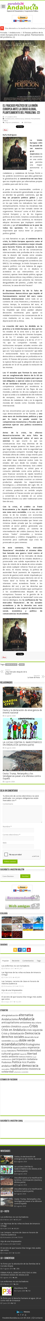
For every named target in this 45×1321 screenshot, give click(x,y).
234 (17, 1284)
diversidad (14, 1041)
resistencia (34, 1068)
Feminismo (23, 1050)
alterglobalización (10, 1015)
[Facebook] (20, 950)
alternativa (26, 1015)
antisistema (25, 1022)
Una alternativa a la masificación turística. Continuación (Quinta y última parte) (28, 1180)
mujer (34, 1057)
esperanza (34, 1047)
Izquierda (23, 1054)
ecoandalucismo (14, 1044)
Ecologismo (33, 1044)
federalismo (11, 1051)
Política (16, 1062)
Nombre (7, 826)
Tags (39, 961)
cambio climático (11, 1026)
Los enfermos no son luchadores (15, 966)
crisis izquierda (34, 1030)
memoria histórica (25, 1057)
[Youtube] (29, 950)
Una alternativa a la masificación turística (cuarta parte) (28, 1190)
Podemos (7, 1062)
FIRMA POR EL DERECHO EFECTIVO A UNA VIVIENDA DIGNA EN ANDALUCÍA (18, 1273)
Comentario (8, 804)
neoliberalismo (7, 1059)
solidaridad (8, 1071)
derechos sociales (13, 1037)
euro (22, 664)
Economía (7, 1047)
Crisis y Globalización (13, 1033)
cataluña (25, 1027)
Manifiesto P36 (20, 1288)
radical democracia (24, 1065)
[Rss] (15, 950)
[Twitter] (24, 950)
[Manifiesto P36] (6, 1291)
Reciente (15, 961)
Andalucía (26, 1019)
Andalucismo (15, 33)
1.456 (17, 1269)
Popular (5, 961)
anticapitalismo (11, 1022)
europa (4, 1051)
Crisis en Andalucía (14, 1030)
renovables (6, 1069)
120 (14, 1303)
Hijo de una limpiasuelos (12, 990)
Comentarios (28, 961)
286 (16, 1277)
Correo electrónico (11, 835)
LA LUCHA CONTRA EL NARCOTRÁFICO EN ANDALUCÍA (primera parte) (22, 743)
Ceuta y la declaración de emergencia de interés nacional (27, 1157)
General (27, 119)
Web (4, 843)
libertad (32, 1053)
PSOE (24, 1062)
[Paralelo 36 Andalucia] (22, 7)
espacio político (20, 1047)
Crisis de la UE (11, 664)
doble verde (27, 1040)
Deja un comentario (12, 122)
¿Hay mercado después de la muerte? (16, 672)
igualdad (15, 1054)
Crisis (33, 1026)
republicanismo (19, 1068)
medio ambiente (10, 1056)
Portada (3, 33)
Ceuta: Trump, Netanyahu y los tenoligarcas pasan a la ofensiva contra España (22, 776)
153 (29, 1291)
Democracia (19, 119)
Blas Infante (36, 1023)
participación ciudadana (24, 1059)
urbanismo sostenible (21, 1072)
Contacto (38, 1318)
